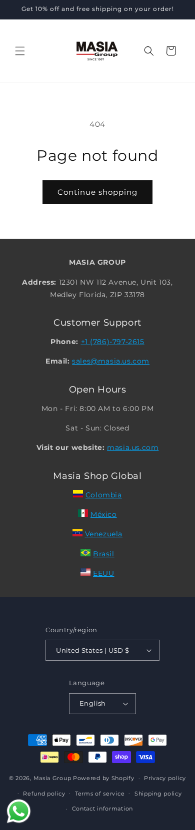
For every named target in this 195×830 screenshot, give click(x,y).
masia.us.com (132, 447)
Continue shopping (98, 192)
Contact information (102, 808)
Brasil (103, 553)
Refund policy (44, 793)
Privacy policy (165, 778)
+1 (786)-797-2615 (112, 341)
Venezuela (103, 533)
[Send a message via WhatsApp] (18, 811)
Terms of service (99, 793)
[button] (20, 51)
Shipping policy (158, 793)
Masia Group (53, 778)
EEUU (103, 573)
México (103, 514)
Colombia (104, 494)
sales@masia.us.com (111, 361)
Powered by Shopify (103, 778)
